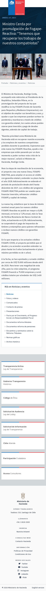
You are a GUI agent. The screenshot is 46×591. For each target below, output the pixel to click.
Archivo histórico (13, 342)
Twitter (25, 564)
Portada (4, 83)
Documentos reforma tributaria (18, 322)
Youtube (24, 567)
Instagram (25, 571)
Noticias (31, 83)
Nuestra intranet (23, 532)
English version (38, 588)
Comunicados (12, 303)
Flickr (25, 577)
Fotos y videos (12, 298)
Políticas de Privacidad (23, 551)
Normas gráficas (13, 337)
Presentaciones (12, 311)
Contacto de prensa (14, 307)
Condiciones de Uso (23, 554)
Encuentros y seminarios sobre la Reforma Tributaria (19, 332)
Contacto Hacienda (23, 541)
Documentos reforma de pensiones (20, 326)
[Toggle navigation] (34, 3)
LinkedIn (24, 574)
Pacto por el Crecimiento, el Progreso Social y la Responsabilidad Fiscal (21, 316)
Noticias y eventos (18, 83)
